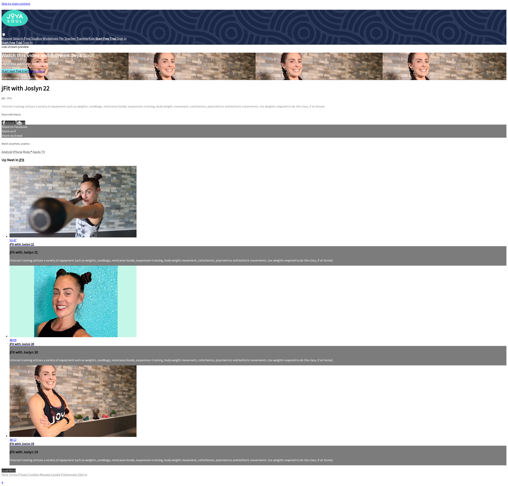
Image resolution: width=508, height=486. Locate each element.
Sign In (28, 42)
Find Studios (33, 38)
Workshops (50, 38)
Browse (7, 38)
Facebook (8, 123)
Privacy (23, 474)
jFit (3, 98)
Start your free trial (15, 71)
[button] (3, 34)
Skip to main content (16, 4)
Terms (13, 474)
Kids (92, 38)
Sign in (122, 38)
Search (18, 38)
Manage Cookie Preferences (59, 474)
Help (5, 474)
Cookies (34, 474)
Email (21, 123)
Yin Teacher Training (73, 38)
